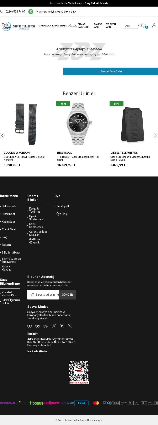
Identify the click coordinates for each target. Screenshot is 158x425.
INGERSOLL (64, 152)
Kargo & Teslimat (34, 210)
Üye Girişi (61, 213)
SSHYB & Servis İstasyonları (11, 260)
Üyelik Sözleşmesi (36, 218)
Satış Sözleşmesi (36, 225)
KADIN (55, 25)
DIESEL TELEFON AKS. (124, 152)
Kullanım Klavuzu (7, 268)
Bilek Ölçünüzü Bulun (11, 302)
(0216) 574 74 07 (15, 11)
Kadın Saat (8, 221)
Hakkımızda (9, 206)
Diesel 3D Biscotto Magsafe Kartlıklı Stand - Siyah (130, 158)
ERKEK (63, 25)
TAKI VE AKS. (98, 25)
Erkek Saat (8, 213)
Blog (4, 237)
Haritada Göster (37, 351)
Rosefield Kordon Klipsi (9, 294)
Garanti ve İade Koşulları (38, 233)
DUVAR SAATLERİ (83, 25)
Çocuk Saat (9, 229)
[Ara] (140, 26)
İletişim (6, 244)
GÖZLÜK (72, 25)
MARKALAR (45, 25)
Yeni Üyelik (63, 206)
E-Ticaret (67, 420)
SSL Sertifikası (11, 252)
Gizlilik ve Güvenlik (34, 241)
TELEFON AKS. (111, 25)
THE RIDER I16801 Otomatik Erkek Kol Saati (78, 158)
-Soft (59, 420)
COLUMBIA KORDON (17, 152)
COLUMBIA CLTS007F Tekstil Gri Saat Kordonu (24, 158)
